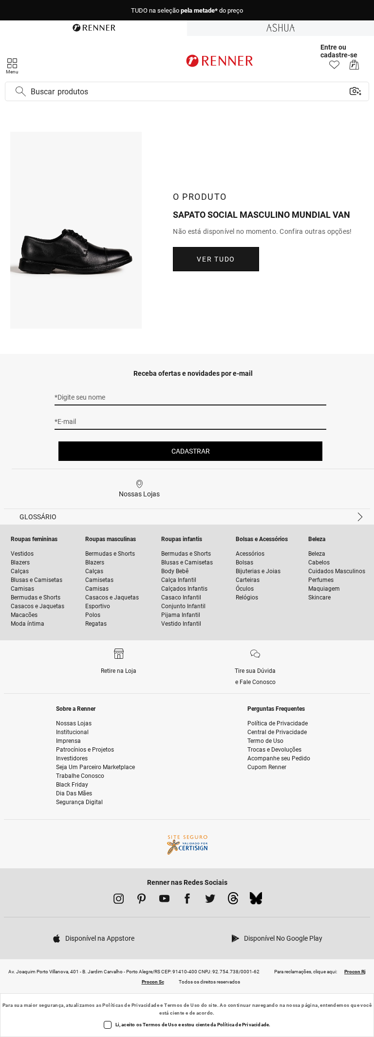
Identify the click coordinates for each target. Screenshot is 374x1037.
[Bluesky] (256, 901)
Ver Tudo (216, 259)
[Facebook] (187, 900)
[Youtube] (164, 900)
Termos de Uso (182, 1005)
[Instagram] (118, 900)
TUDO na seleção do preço (187, 10)
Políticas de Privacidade (130, 1005)
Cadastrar (190, 451)
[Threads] (233, 901)
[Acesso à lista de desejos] (334, 67)
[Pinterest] (141, 900)
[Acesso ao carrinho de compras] (354, 67)
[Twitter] (210, 900)
